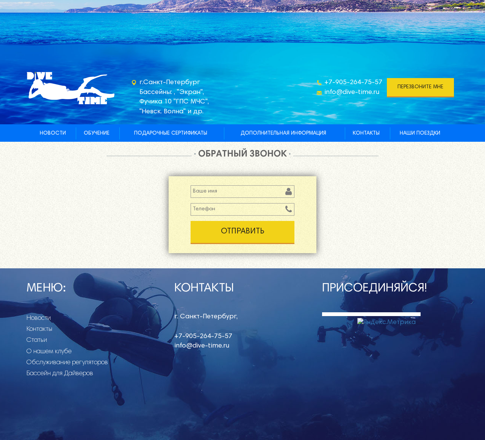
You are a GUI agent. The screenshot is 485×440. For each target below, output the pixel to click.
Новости (53, 133)
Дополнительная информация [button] (283, 133)
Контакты (366, 133)
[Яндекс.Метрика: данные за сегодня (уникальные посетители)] (386, 323)
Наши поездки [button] (420, 133)
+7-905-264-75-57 (353, 82)
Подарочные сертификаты (170, 133)
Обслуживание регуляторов (67, 362)
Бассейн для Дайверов (60, 373)
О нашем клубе (49, 351)
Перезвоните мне (420, 87)
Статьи (37, 340)
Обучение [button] (97, 133)
